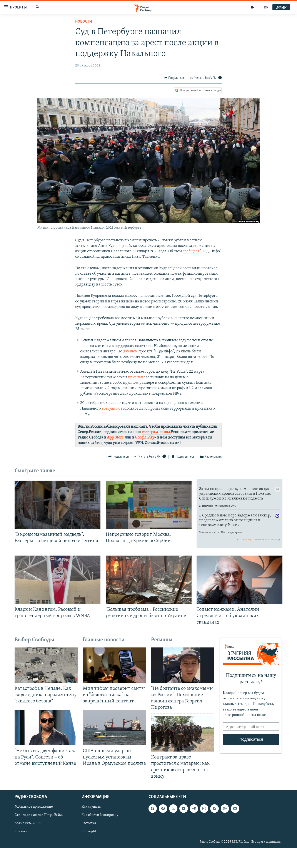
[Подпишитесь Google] (152, 808)
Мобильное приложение (34, 806)
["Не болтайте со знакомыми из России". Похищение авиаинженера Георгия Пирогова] (182, 665)
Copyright (89, 831)
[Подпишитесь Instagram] (204, 808)
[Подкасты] (225, 808)
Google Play (144, 438)
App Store (115, 438)
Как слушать (91, 806)
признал (136, 377)
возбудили (111, 409)
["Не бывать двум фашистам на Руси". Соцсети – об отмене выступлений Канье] (46, 727)
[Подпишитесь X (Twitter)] (173, 808)
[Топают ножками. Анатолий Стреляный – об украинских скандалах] (239, 580)
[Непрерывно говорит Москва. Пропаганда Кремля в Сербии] (149, 505)
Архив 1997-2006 (27, 823)
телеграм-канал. (156, 432)
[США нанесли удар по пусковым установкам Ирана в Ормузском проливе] (114, 727)
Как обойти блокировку (100, 815)
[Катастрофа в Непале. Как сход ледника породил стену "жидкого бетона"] (46, 665)
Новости (83, 22)
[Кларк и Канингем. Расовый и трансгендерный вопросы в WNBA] (57, 580)
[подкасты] (265, 7)
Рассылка (89, 823)
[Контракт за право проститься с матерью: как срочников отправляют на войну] (182, 734)
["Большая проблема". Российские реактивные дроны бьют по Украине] (149, 580)
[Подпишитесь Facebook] (163, 808)
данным (130, 351)
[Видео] (252, 7)
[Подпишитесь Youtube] (183, 808)
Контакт (21, 831)
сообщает (191, 251)
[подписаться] (235, 808)
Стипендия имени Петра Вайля (39, 815)
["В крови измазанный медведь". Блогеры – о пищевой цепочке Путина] (57, 505)
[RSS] (214, 808)
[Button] (174, 78)
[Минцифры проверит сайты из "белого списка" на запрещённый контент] (114, 665)
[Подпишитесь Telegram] (194, 808)
